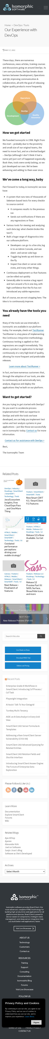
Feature (29, 492)
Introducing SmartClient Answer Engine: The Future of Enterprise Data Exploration (25, 766)
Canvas (7, 574)
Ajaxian (8, 841)
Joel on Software (13, 847)
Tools (26, 25)
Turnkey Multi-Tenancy (17, 710)
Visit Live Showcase (23, 928)
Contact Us (25, 1031)
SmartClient (18, 491)
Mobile (14, 532)
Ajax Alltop (10, 838)
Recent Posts (13, 679)
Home (8, 25)
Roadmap (8, 491)
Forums (8, 817)
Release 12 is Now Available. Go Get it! (35, 538)
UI (21, 540)
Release (7, 579)
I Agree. (36, 1022)
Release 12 (37, 529)
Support (24, 967)
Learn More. (29, 1017)
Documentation (12, 811)
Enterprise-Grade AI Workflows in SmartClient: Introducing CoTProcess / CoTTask (24, 689)
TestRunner (38, 330)
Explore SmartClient (14, 814)
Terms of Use (14, 1028)
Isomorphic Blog (24, 980)
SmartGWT (9, 493)
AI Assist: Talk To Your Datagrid (20, 704)
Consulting (24, 972)
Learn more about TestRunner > (24, 366)
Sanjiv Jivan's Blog (13, 850)
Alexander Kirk (12, 844)
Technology (8, 496)
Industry (15, 488)
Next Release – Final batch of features (11, 588)
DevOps (18, 25)
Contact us (31, 430)
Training (24, 963)
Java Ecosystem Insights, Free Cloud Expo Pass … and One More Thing (12, 505)
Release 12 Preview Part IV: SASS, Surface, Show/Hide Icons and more (34, 588)
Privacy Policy (33, 1028)
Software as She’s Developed (18, 853)
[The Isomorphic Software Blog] (18, 7)
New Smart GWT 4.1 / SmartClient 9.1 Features (34, 500)
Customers (24, 947)
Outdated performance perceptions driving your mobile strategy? (12, 549)
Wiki (7, 820)
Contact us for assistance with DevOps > (24, 440)
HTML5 (7, 532)
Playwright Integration (16, 698)
